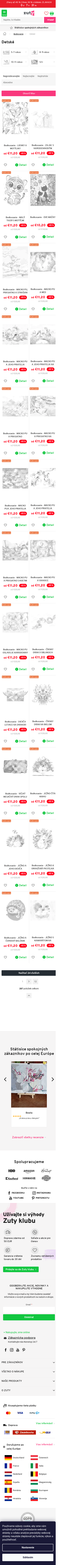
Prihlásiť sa (28, 1314)
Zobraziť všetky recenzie (27, 1124)
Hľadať (48, 19)
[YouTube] (17, 1346)
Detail (21, 163)
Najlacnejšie (28, 76)
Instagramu (19, 1185)
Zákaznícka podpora (21, 1334)
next (50, 1066)
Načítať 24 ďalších (27, 955)
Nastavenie (28, 1547)
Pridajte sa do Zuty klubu (20, 1262)
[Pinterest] (24, 1346)
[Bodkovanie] (14, 117)
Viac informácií (42, 1420)
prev (6, 1066)
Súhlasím (28, 1557)
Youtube (43, 1185)
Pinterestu (30, 1190)
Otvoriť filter (28, 93)
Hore (27, 978)
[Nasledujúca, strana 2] (28, 964)
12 (34, 964)
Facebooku (30, 1179)
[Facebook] (5, 1346)
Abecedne (8, 82)
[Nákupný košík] (50, 13)
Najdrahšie (43, 76)
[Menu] (4, 13)
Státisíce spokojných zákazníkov (30, 28)
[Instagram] (11, 1346)
